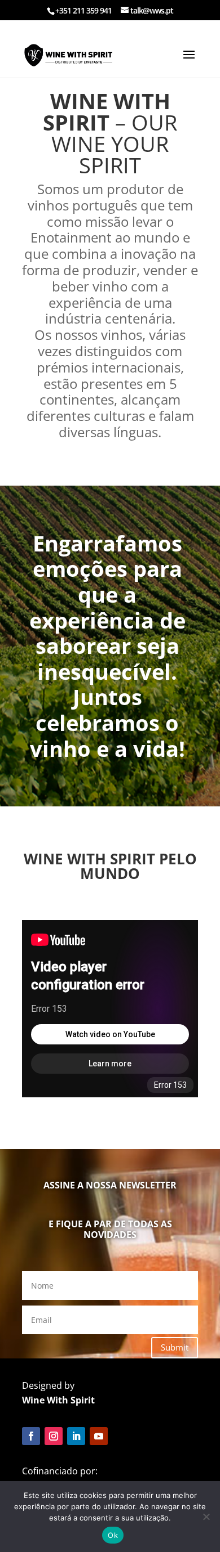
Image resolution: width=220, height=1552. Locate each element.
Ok (113, 1535)
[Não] (206, 1516)
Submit (174, 1347)
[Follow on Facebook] (31, 1436)
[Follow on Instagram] (54, 1436)
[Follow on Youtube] (99, 1436)
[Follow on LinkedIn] (76, 1436)
